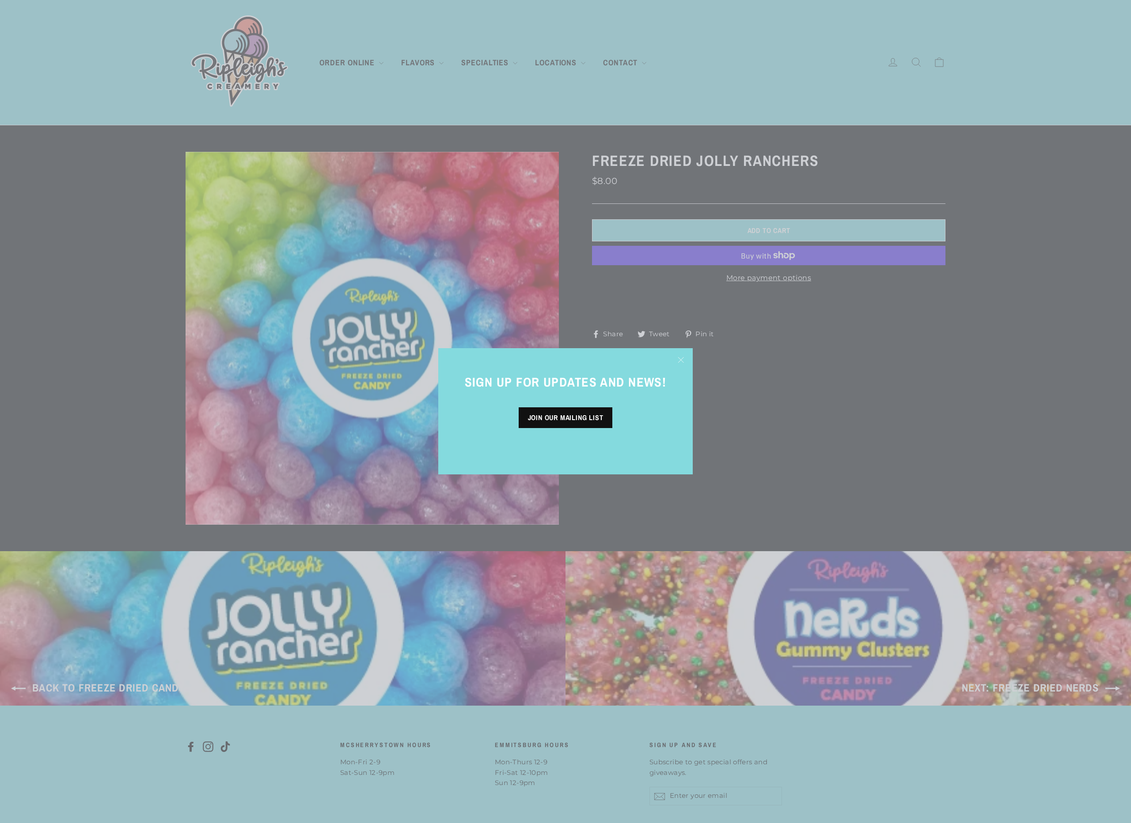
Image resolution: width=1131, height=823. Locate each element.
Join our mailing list (565, 418)
